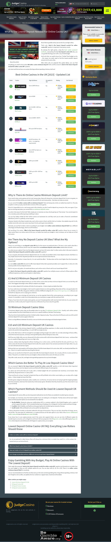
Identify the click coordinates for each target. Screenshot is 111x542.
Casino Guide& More (66, 17)
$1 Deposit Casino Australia (19, 488)
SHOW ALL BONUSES (93, 66)
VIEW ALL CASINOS (93, 40)
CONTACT (94, 506)
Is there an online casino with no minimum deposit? (24, 435)
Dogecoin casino (57, 419)
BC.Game (17, 89)
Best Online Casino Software (99, 17)
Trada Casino (18, 175)
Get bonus (71, 89)
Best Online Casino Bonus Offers (88, 17)
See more (70, 86)
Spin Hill (17, 132)
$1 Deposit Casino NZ (17, 484)
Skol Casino (18, 111)
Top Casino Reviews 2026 (55, 17)
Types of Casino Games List (22, 17)
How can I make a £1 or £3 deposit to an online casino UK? (26, 450)
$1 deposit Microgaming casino (61, 291)
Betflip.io (17, 122)
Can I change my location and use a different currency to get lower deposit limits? (32, 454)
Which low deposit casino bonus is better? (21, 446)
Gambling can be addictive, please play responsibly (55, 528)
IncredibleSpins (19, 154)
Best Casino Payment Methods (77, 17)
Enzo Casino (18, 164)
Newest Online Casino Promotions (44, 17)
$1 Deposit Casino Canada (19, 486)
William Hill (18, 186)
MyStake (17, 100)
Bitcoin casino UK (30, 414)
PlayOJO (17, 143)
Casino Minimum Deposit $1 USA (20, 482)
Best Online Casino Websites (11, 17)
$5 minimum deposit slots (53, 310)
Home (7, 23)
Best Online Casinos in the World (33, 17)
